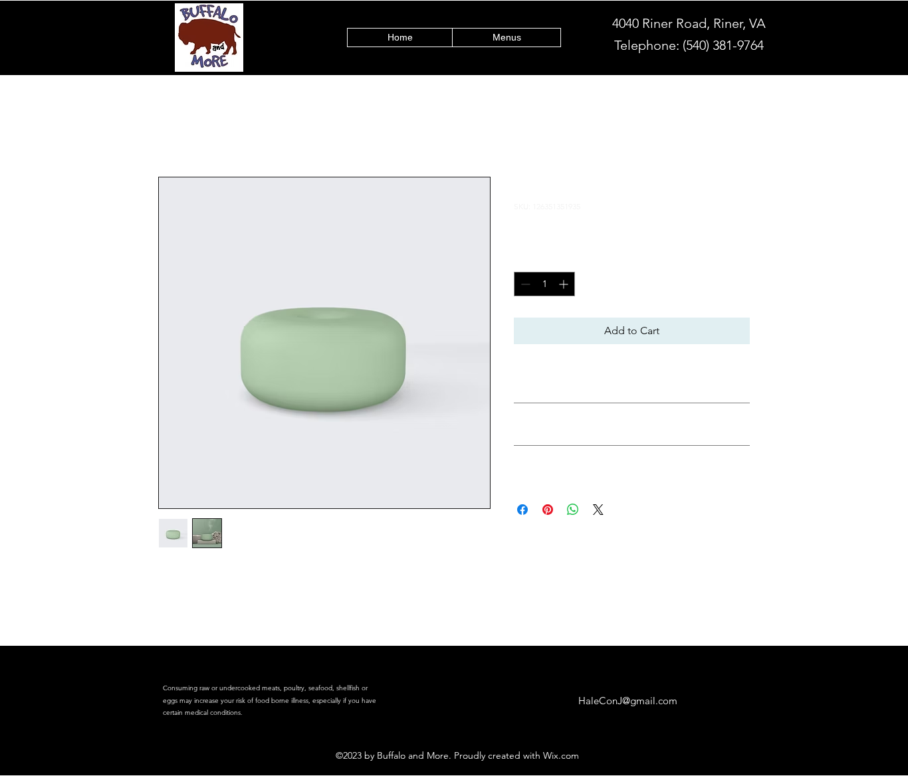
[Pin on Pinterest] (548, 510)
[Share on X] (598, 510)
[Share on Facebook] (522, 510)
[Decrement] (524, 284)
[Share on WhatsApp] (573, 510)
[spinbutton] (544, 284)
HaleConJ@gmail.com (627, 700)
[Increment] (564, 284)
